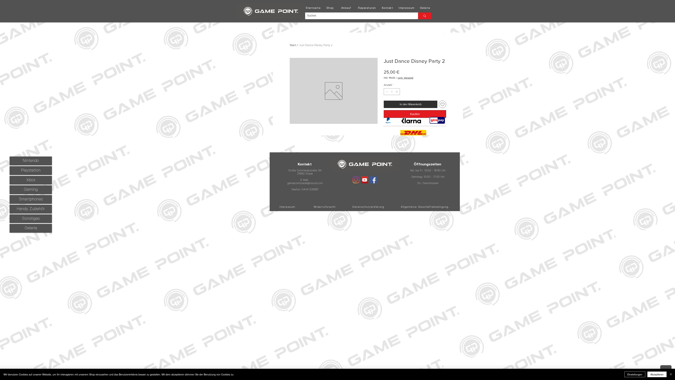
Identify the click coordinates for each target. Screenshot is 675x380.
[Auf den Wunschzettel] (442, 104)
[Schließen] (671, 374)
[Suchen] (424, 15)
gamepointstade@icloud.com (305, 183)
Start (293, 45)
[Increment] (397, 91)
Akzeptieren (657, 374)
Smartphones (31, 199)
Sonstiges (31, 219)
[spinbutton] (392, 91)
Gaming (31, 190)
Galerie (30, 228)
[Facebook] (373, 179)
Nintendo (31, 161)
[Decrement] (386, 91)
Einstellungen (634, 374)
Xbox (30, 180)
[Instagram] (356, 179)
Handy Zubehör (31, 209)
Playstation (31, 170)
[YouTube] (364, 179)
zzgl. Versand (405, 77)
